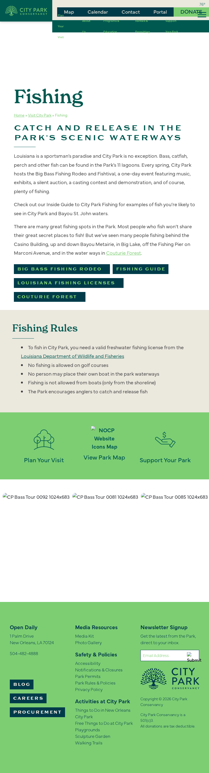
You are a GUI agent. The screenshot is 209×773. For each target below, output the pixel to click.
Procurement (37, 712)
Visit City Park (39, 115)
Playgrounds (87, 729)
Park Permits (88, 676)
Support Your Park (171, 26)
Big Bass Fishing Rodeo (59, 269)
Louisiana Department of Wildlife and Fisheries (72, 355)
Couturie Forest (47, 297)
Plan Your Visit (61, 26)
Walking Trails (89, 742)
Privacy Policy (89, 689)
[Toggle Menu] (202, 14)
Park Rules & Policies (95, 683)
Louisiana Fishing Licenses (66, 283)
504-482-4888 (24, 653)
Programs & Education (111, 26)
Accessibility (87, 663)
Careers (28, 698)
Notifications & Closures (99, 669)
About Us (86, 26)
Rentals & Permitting (142, 26)
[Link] (193, 26)
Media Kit (84, 636)
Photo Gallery (88, 642)
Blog (21, 684)
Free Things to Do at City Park (104, 723)
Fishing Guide (140, 269)
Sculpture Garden (92, 736)
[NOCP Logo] (26, 10)
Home (19, 115)
